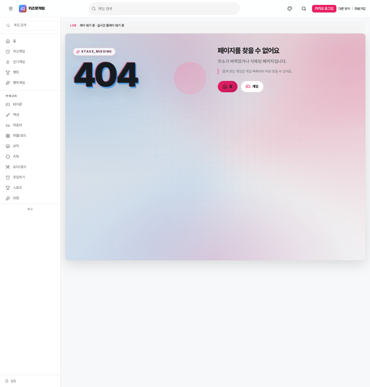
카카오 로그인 (324, 8)
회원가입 (360, 9)
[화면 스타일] (290, 9)
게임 (255, 86)
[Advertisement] (30, 293)
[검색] (304, 9)
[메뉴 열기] (11, 9)
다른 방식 (344, 9)
